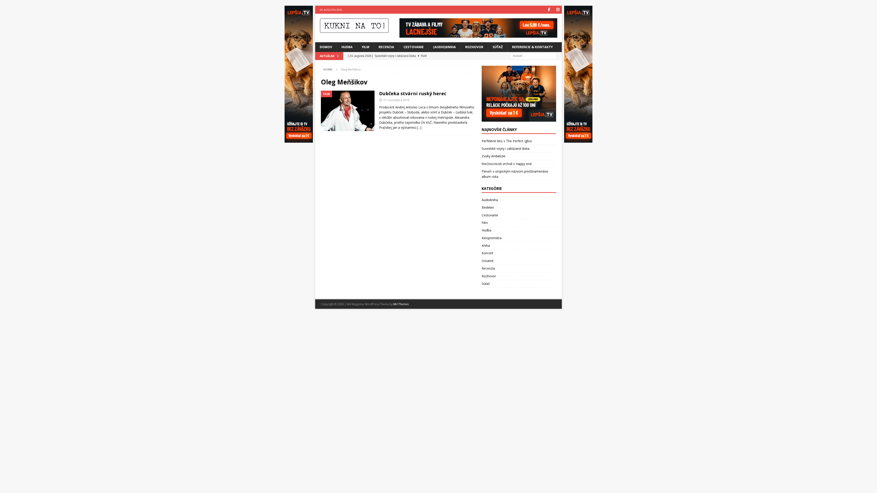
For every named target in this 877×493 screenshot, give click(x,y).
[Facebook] (549, 10)
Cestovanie (414, 47)
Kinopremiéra (492, 238)
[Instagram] (558, 10)
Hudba (347, 47)
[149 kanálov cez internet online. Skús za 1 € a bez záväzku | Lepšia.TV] (478, 35)
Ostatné (488, 261)
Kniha (486, 245)
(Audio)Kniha (444, 47)
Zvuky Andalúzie (493, 156)
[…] (419, 127)
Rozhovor (474, 47)
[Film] (348, 111)
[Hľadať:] (533, 55)
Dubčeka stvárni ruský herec (412, 93)
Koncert (487, 253)
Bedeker (488, 207)
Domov (326, 47)
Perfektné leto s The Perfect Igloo (507, 141)
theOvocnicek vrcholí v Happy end (506, 164)
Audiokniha (490, 200)
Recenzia (386, 47)
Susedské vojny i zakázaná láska (505, 148)
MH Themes (401, 304)
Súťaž (498, 47)
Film (365, 47)
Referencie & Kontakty (532, 47)
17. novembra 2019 (396, 100)
